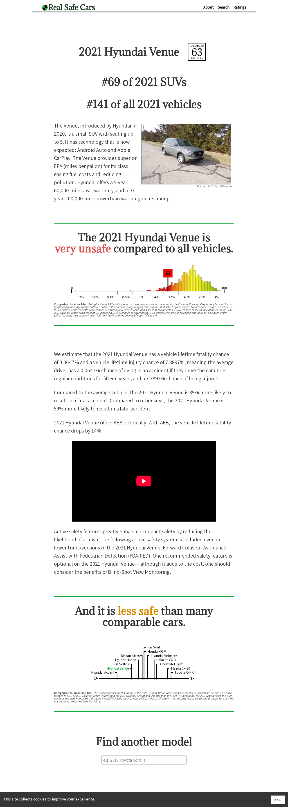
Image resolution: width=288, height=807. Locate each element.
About (208, 7)
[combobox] (144, 759)
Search (224, 7)
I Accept (277, 799)
